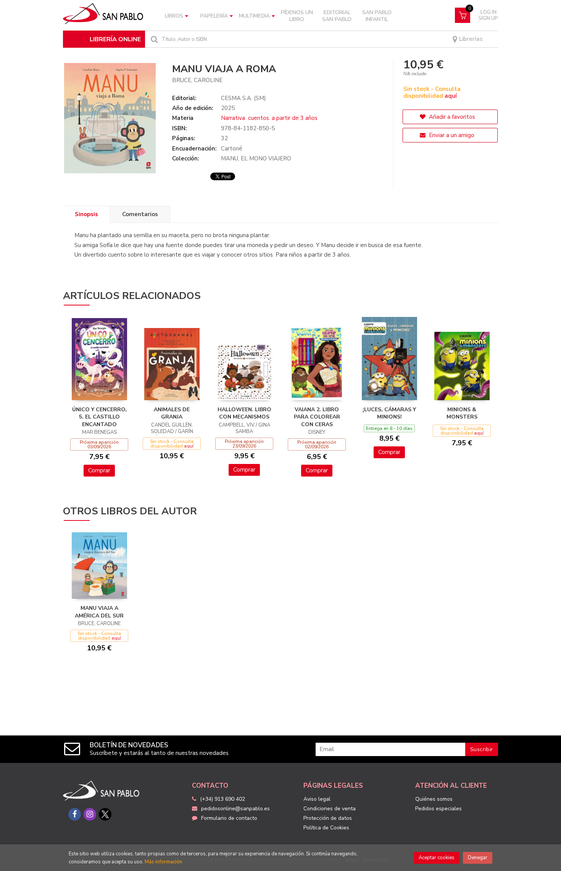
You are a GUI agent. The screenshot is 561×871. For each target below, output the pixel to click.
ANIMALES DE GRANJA (172, 413)
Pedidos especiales (438, 808)
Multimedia (254, 15)
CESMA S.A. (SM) (243, 98)
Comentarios (140, 214)
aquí (451, 96)
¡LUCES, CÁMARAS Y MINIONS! (389, 413)
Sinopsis (86, 214)
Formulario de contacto (229, 818)
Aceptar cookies (437, 857)
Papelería (214, 15)
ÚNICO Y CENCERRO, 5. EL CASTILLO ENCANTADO (99, 417)
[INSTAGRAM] (90, 814)
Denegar (477, 857)
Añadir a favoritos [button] (451, 117)
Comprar (99, 470)
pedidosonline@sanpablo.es (235, 808)
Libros (174, 15)
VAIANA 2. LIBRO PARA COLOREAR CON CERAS (317, 417)
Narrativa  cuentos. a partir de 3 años (269, 118)
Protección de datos (327, 818)
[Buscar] (153, 39)
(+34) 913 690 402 (222, 799)
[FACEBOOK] (74, 814)
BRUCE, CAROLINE (197, 80)
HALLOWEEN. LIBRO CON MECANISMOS (244, 413)
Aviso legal (316, 799)
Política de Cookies (326, 827)
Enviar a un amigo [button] (450, 135)
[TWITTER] (105, 814)
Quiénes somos (434, 799)
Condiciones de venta (329, 808)
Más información (163, 861)
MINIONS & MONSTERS (462, 413)
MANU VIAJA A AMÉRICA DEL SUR (99, 611)
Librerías (470, 39)
